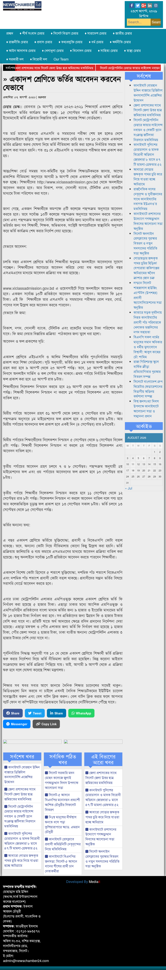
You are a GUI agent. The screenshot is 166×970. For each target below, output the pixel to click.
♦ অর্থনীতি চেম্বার (120, 41)
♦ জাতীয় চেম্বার (122, 33)
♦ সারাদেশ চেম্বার (95, 33)
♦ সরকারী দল (15, 59)
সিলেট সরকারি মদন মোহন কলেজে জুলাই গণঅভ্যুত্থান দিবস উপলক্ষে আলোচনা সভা (61, 780)
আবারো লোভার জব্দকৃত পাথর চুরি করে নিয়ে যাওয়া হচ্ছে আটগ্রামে (21, 860)
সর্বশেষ (144, 76)
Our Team (61, 59)
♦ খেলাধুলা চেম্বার (53, 50)
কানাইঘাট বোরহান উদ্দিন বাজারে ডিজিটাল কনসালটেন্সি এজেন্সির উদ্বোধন (22, 774)
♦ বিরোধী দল (38, 59)
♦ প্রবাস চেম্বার (43, 41)
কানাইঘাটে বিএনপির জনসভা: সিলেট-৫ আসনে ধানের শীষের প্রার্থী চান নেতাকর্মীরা (61, 864)
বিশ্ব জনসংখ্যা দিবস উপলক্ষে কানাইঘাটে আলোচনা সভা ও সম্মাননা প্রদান (146, 408)
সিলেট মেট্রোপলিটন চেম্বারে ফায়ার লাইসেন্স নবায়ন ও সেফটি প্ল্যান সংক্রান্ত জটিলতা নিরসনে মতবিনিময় (19, 816)
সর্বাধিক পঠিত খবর (62, 759)
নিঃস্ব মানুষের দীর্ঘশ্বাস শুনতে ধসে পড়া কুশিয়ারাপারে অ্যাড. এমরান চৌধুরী (62, 824)
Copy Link (49, 724)
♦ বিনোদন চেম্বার (80, 50)
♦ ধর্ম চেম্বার (96, 41)
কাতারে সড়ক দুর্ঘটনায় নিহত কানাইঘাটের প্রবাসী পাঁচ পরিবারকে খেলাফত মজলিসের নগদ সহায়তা (148, 322)
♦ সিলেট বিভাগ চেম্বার (64, 33)
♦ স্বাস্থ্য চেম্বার (132, 50)
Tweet (37, 713)
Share (15, 713)
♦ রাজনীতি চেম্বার (17, 41)
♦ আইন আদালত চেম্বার (20, 50)
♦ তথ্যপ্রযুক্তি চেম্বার (70, 41)
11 (133, 464)
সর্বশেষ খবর (22, 756)
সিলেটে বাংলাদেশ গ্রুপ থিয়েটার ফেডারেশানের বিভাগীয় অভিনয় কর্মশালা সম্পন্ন (148, 389)
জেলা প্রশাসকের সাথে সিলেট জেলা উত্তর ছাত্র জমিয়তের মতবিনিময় (44, 67)
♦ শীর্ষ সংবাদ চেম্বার (32, 33)
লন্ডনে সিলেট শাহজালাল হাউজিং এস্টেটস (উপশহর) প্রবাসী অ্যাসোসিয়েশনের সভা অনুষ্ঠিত (148, 295)
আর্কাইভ (144, 426)
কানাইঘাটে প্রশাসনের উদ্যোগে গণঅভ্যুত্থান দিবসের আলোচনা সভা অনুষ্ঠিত (100, 837)
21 (149, 470)
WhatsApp (83, 713)
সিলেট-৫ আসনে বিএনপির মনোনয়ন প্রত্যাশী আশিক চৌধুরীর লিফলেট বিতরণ (62, 802)
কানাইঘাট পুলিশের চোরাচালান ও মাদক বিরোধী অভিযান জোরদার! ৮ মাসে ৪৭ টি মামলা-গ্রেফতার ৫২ (22, 841)
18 (133, 470)
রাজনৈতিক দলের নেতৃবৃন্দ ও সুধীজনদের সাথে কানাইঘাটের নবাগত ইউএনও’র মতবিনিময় (148, 198)
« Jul (128, 488)
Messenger (19, 724)
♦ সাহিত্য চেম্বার (108, 50)
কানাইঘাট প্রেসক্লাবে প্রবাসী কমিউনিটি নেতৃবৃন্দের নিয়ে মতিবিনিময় (63, 843)
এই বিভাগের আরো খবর (103, 759)
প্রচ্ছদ (9, 33)
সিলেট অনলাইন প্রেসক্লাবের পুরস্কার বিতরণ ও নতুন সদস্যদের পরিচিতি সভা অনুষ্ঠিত (102, 859)
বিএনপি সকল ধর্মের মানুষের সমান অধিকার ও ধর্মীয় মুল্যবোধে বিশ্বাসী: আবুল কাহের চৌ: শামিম (148, 346)
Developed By (83, 881)
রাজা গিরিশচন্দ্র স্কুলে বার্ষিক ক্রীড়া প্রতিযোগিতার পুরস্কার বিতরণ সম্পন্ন (147, 369)
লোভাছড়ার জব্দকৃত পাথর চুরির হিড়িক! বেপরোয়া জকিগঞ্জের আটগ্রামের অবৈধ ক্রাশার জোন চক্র (146, 268)
